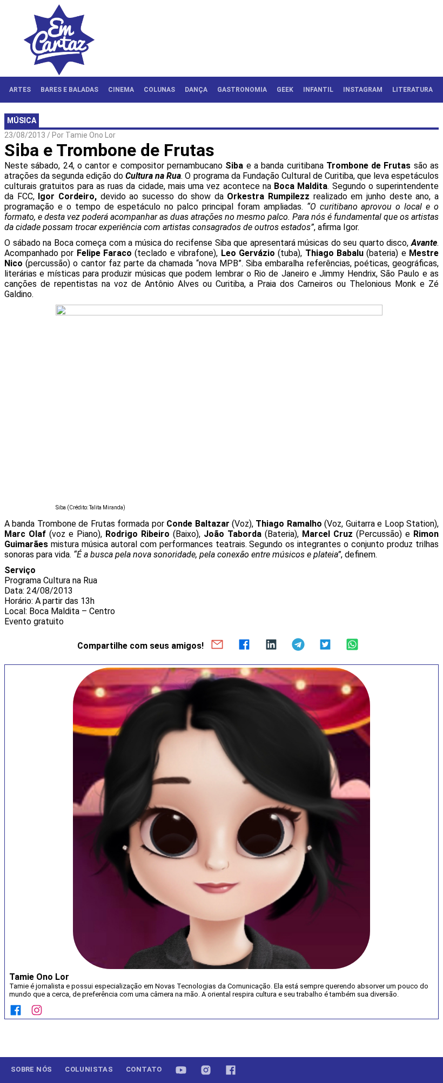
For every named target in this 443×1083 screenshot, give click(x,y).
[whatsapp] (352, 645)
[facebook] (244, 645)
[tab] (20, 90)
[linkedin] (271, 645)
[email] (217, 645)
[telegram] (298, 645)
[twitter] (325, 645)
